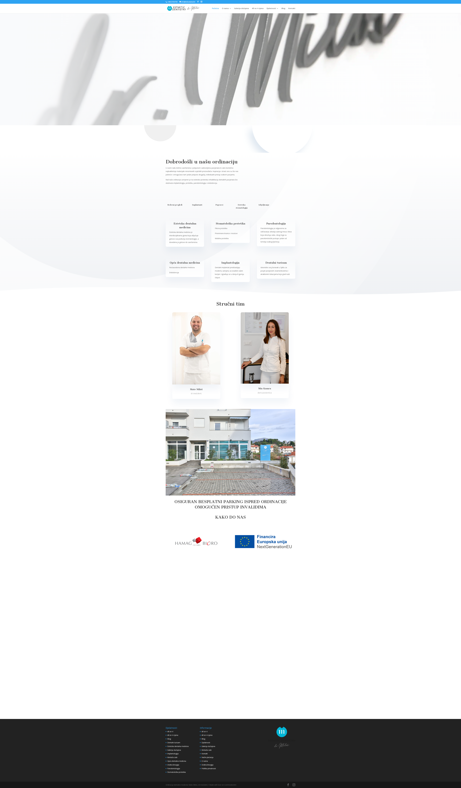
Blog (283, 8)
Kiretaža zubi (172, 757)
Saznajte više (270, 171)
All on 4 (170, 731)
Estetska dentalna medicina (178, 746)
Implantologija (173, 753)
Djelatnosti (271, 8)
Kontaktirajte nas (190, 91)
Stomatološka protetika (176, 772)
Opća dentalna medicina (176, 761)
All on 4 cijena (258, 8)
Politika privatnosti (209, 768)
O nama (225, 8)
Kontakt (291, 8)
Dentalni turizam (173, 742)
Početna (215, 8)
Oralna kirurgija (173, 765)
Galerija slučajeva (241, 8)
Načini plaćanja (207, 757)
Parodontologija (173, 768)
